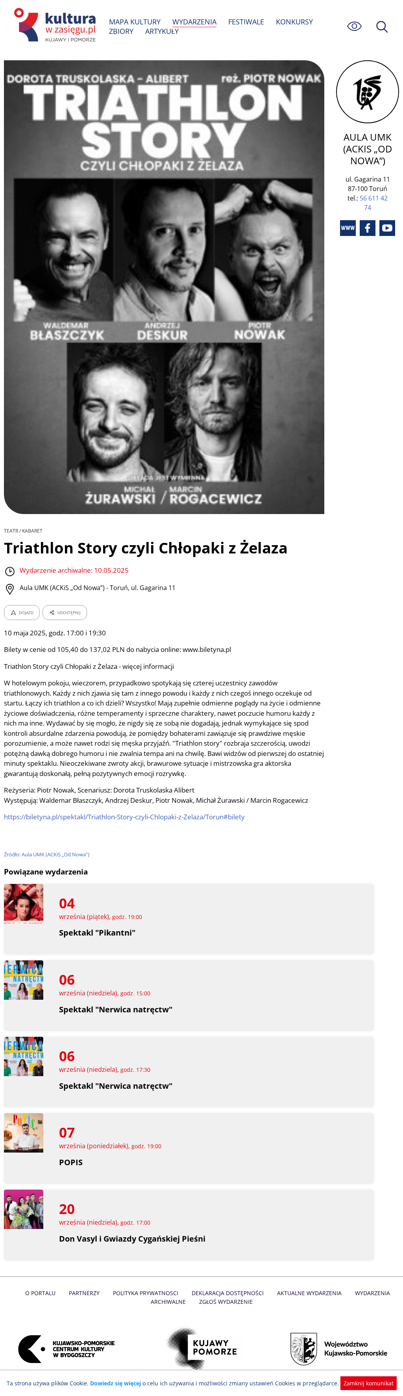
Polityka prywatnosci (145, 1293)
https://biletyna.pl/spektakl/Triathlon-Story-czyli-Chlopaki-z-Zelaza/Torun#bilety (124, 816)
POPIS (71, 1162)
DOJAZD (26, 612)
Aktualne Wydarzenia (309, 1293)
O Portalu (40, 1293)
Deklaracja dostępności (228, 1293)
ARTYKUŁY (162, 31)
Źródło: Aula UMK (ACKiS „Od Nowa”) (46, 854)
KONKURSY (294, 21)
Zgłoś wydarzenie (226, 1301)
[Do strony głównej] (53, 26)
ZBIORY (121, 31)
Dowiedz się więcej (115, 1383)
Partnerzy (84, 1293)
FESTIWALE (246, 21)
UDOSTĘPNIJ (69, 612)
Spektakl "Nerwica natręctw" (115, 1009)
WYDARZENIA (194, 21)
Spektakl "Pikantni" (97, 932)
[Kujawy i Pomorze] (202, 1349)
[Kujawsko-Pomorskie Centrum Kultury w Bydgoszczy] (64, 1349)
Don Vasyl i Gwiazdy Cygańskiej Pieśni (132, 1238)
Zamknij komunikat (369, 1383)
